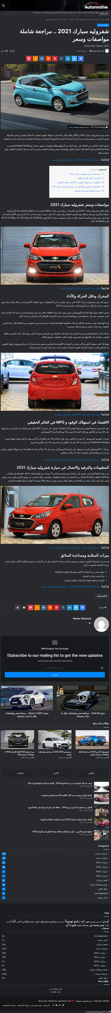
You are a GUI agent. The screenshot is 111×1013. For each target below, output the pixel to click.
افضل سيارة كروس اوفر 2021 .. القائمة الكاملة (81, 288)
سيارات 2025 (101, 876)
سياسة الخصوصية (9, 1005)
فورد (37, 921)
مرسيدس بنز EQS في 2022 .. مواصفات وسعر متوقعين (77, 159)
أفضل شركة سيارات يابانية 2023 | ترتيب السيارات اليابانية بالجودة (66, 819)
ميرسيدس (96, 924)
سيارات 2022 (101, 867)
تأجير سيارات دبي (55, 989)
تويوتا (69, 920)
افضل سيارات (101, 880)
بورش (92, 921)
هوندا (79, 925)
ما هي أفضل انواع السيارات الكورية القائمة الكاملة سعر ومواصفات (72, 459)
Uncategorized (101, 893)
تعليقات (20, 773)
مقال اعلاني (102, 889)
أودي (105, 921)
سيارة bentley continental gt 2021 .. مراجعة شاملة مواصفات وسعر (71, 586)
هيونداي (71, 925)
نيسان (85, 925)
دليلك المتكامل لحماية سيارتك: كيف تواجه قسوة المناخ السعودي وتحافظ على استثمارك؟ (66, 12)
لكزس (9, 921)
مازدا (107, 925)
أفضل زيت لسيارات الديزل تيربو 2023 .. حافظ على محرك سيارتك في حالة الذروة (60, 807)
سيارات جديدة (101, 858)
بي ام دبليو (81, 921)
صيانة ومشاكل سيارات (98, 885)
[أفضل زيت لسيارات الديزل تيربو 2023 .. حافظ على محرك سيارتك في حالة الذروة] (101, 811)
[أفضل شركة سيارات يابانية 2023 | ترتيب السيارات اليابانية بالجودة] (101, 823)
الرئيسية (104, 19)
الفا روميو (99, 922)
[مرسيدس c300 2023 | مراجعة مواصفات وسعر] (55, 739)
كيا (14, 921)
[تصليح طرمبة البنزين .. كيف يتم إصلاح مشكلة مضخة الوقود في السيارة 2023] (101, 835)
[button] (98, 1011)
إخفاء (94, 170)
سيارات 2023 (101, 862)
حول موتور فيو (36, 1005)
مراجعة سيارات (93, 19)
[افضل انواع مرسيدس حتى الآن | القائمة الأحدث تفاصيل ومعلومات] (101, 799)
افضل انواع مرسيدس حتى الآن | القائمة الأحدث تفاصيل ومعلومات (66, 795)
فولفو (32, 922)
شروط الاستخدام (23, 1005)
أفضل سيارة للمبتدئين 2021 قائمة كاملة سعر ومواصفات (77, 414)
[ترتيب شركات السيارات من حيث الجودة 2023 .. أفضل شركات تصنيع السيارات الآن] (101, 787)
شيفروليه (101, 595)
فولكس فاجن (23, 921)
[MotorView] (96, 5)
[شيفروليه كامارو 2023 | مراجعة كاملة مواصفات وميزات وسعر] (92, 739)
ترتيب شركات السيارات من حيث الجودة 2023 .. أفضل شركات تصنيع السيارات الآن (60, 783)
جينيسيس (61, 922)
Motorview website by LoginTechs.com (54, 1001)
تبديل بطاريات (55, 992)
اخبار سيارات (102, 898)
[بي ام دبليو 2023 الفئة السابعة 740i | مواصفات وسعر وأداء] (17, 739)
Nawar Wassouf (98, 51)
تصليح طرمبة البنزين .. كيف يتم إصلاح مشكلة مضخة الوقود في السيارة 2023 (62, 831)
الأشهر (91, 773)
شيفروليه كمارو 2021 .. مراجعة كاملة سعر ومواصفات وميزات (74, 547)
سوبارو (53, 921)
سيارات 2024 (101, 871)
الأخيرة (56, 773)
